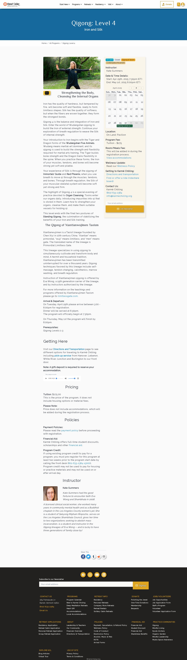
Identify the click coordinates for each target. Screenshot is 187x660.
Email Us (44, 610)
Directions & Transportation (78, 634)
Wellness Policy (126, 166)
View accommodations (118, 158)
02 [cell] (125, 95)
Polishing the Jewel (139, 600)
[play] (46, 378)
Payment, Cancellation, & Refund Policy (110, 625)
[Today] (136, 88)
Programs (76, 4)
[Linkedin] (103, 574)
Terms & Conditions (75, 656)
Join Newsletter (126, 209)
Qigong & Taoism (128, 60)
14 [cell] (115, 109)
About (118, 4)
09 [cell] (125, 102)
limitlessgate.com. (68, 296)
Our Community (73, 628)
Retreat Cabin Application (49, 628)
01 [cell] (120, 95)
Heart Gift (71, 608)
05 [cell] (142, 95)
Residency (99, 4)
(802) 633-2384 (114, 192)
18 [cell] (136, 109)
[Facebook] (83, 574)
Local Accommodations (77, 614)
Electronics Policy (101, 634)
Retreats (87, 4)
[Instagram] (90, 574)
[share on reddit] (99, 556)
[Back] (131, 88)
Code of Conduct (101, 631)
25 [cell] (136, 116)
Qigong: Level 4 (68, 43)
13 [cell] (110, 109)
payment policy (69, 430)
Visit (109, 4)
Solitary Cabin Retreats (103, 611)
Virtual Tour (43, 656)
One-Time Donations (139, 603)
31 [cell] (115, 95)
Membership (136, 605)
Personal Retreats (101, 603)
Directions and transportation (122, 174)
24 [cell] (131, 116)
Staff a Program (158, 605)
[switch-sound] (66, 378)
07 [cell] (115, 102)
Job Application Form (161, 603)
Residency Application (48, 625)
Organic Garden (159, 634)
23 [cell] (126, 116)
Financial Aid (136, 625)
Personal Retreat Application (51, 631)
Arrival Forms (99, 642)
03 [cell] (131, 95)
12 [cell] (142, 102)
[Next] (141, 88)
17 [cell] (131, 109)
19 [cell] (142, 109)
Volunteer (156, 608)
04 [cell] (136, 95)
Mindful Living (158, 628)
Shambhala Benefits (139, 634)
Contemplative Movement (115, 63)
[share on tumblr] (93, 556)
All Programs (54, 43)
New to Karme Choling (76, 603)
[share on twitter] (88, 556)
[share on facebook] (83, 556)
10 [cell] (131, 102)
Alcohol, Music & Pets (103, 637)
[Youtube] (97, 574)
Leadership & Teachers (76, 625)
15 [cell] (120, 109)
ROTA (96, 640)
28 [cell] (115, 123)
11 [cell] (137, 102)
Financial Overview (74, 631)
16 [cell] (126, 109)
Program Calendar (74, 600)
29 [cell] (120, 123)
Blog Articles (44, 653)
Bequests (135, 608)
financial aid (75, 445)
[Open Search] (178, 4)
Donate (169, 4)
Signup (142, 585)
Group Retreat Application (50, 634)
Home (44, 43)
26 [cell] (142, 116)
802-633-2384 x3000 (79, 463)
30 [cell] (109, 95)
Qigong (155, 625)
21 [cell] (115, 116)
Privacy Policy (73, 653)
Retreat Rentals (100, 608)
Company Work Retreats (104, 605)
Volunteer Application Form (164, 611)
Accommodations (74, 611)
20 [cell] (109, 116)
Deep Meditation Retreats (77, 605)
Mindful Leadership (160, 637)
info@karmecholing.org (119, 196)
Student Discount (138, 628)
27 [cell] (109, 123)
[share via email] (104, 556)
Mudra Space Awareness (162, 640)
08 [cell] (120, 102)
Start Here (64, 4)
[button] (182, 4)
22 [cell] (120, 116)
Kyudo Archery (158, 631)
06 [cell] (109, 102)
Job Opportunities (160, 600)
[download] (78, 378)
